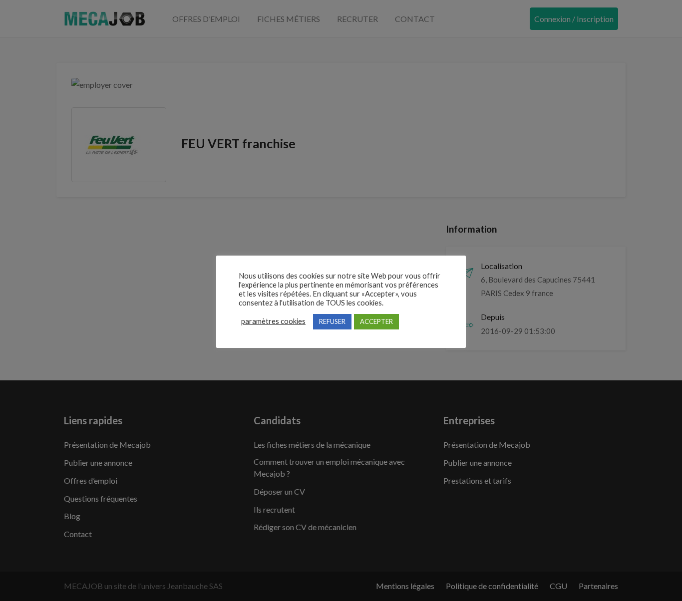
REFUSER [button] (332, 321)
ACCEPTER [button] (376, 321)
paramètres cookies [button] (273, 321)
